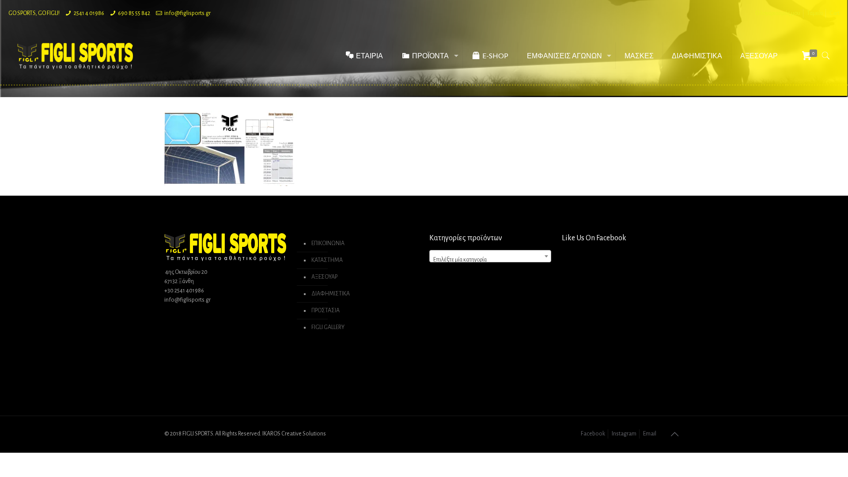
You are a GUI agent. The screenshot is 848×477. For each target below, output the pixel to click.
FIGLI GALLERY (327, 327)
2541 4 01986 (89, 13)
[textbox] (490, 259)
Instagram (624, 434)
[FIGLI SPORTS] (75, 55)
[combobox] (490, 256)
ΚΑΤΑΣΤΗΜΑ (327, 260)
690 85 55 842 (134, 13)
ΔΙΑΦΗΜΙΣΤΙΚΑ (330, 294)
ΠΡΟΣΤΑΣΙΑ (325, 310)
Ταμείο (815, 13)
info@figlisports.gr (187, 13)
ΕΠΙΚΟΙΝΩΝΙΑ (327, 243)
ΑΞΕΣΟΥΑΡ (324, 277)
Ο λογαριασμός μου (777, 13)
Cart (834, 13)
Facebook (593, 434)
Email (649, 434)
